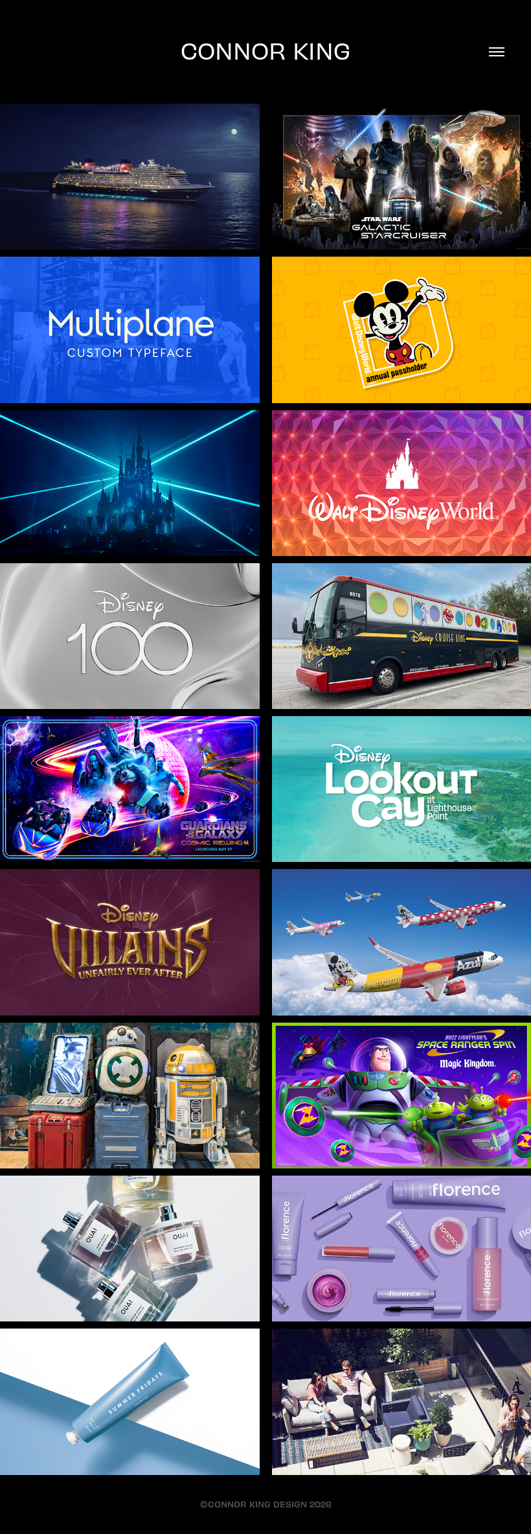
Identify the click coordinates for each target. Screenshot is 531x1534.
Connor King (265, 49)
